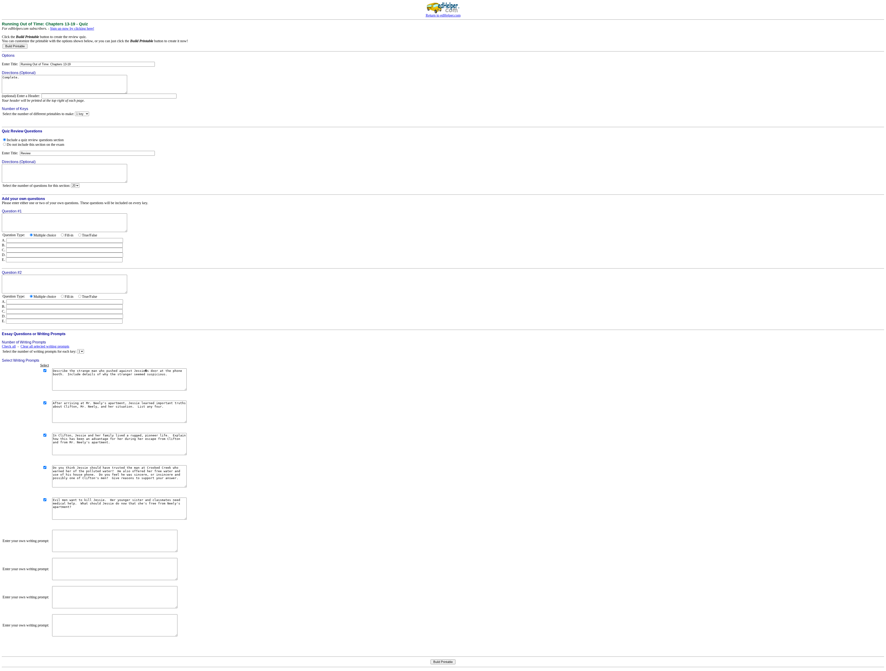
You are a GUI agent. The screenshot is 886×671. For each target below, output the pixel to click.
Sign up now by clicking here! (72, 28)
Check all (9, 346)
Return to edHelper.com (443, 15)
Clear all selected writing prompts (45, 346)
